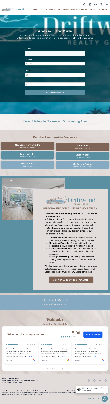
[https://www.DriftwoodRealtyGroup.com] (13, 9)
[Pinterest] (101, 4)
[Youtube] (95, 4)
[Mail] (106, 4)
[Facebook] (84, 4)
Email (27, 71)
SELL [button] (42, 9)
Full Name (29, 59)
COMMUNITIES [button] (53, 9)
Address (28, 48)
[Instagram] (90, 4)
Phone (28, 80)
